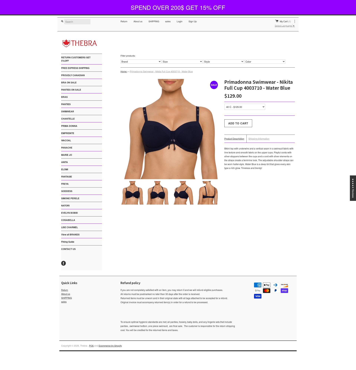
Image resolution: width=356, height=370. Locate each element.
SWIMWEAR (67, 111)
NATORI (65, 205)
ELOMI (64, 169)
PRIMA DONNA (69, 126)
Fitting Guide (67, 241)
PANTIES (66, 104)
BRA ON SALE (69, 82)
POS (91, 345)
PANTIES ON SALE (71, 89)
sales (168, 21)
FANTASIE (66, 176)
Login (179, 21)
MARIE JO (66, 155)
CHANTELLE (68, 118)
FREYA (65, 183)
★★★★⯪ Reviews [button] (353, 188)
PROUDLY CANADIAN (73, 75)
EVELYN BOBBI (69, 212)
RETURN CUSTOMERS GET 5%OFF (75, 59)
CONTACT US (68, 249)
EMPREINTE (67, 133)
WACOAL (66, 140)
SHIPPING (154, 21)
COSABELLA (68, 220)
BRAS (64, 97)
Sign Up (193, 21)
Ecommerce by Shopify (110, 345)
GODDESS (66, 191)
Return (124, 21)
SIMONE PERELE (70, 198)
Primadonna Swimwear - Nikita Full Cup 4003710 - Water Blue (161, 71)
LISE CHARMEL (69, 227)
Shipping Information (258, 138)
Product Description (234, 138)
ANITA (64, 162)
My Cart (285, 21)
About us (138, 21)
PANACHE (66, 147)
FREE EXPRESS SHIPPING (75, 68)
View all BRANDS (70, 234)
